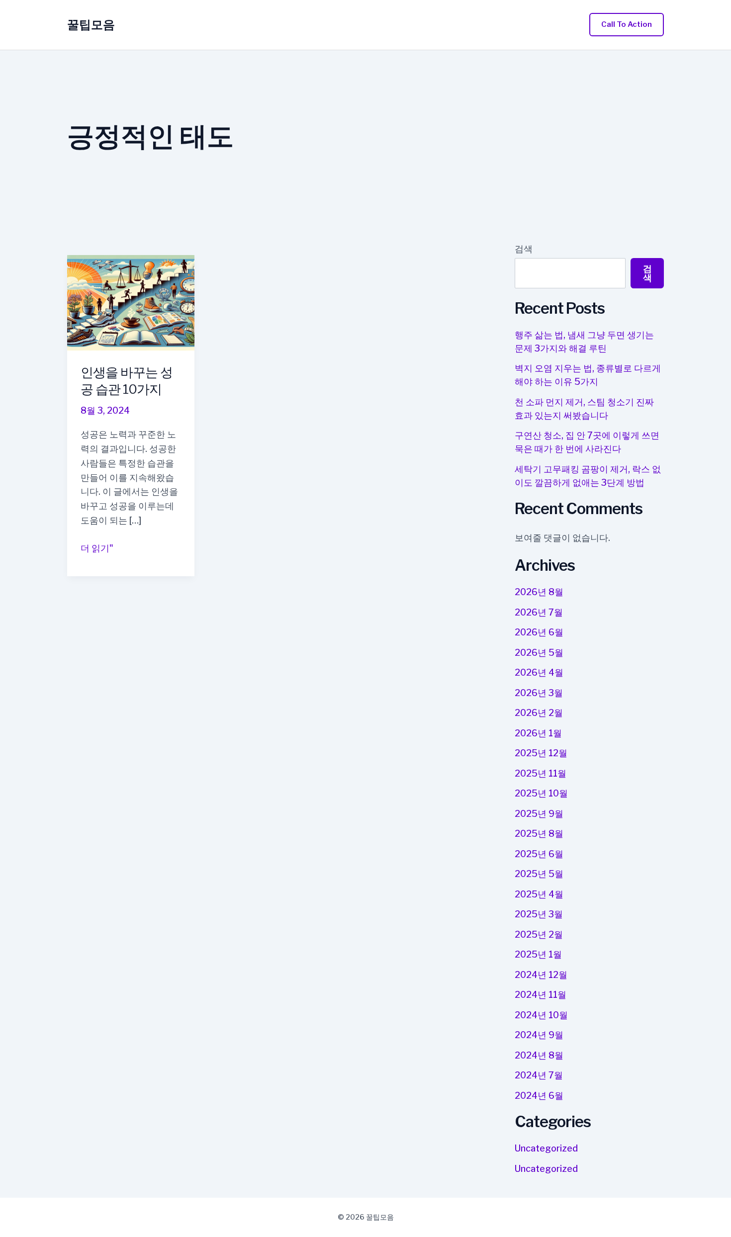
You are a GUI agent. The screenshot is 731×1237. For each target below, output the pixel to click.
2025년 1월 (538, 954)
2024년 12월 (541, 975)
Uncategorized (546, 1148)
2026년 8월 (539, 592)
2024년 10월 (541, 1015)
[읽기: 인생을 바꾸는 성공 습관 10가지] (130, 302)
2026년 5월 (539, 652)
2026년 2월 (539, 712)
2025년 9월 (539, 813)
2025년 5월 (539, 874)
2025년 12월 (541, 753)
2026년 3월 (539, 693)
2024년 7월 (539, 1075)
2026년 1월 (538, 733)
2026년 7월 (539, 612)
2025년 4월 (539, 894)
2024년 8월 (539, 1055)
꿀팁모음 (91, 24)
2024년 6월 (539, 1095)
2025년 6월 (539, 854)
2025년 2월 (539, 934)
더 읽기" (97, 549)
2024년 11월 (540, 994)
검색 (524, 249)
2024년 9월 (539, 1035)
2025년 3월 (539, 914)
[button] (626, 24)
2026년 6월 (539, 632)
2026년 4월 (539, 672)
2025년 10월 (541, 793)
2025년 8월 (539, 833)
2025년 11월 (540, 773)
